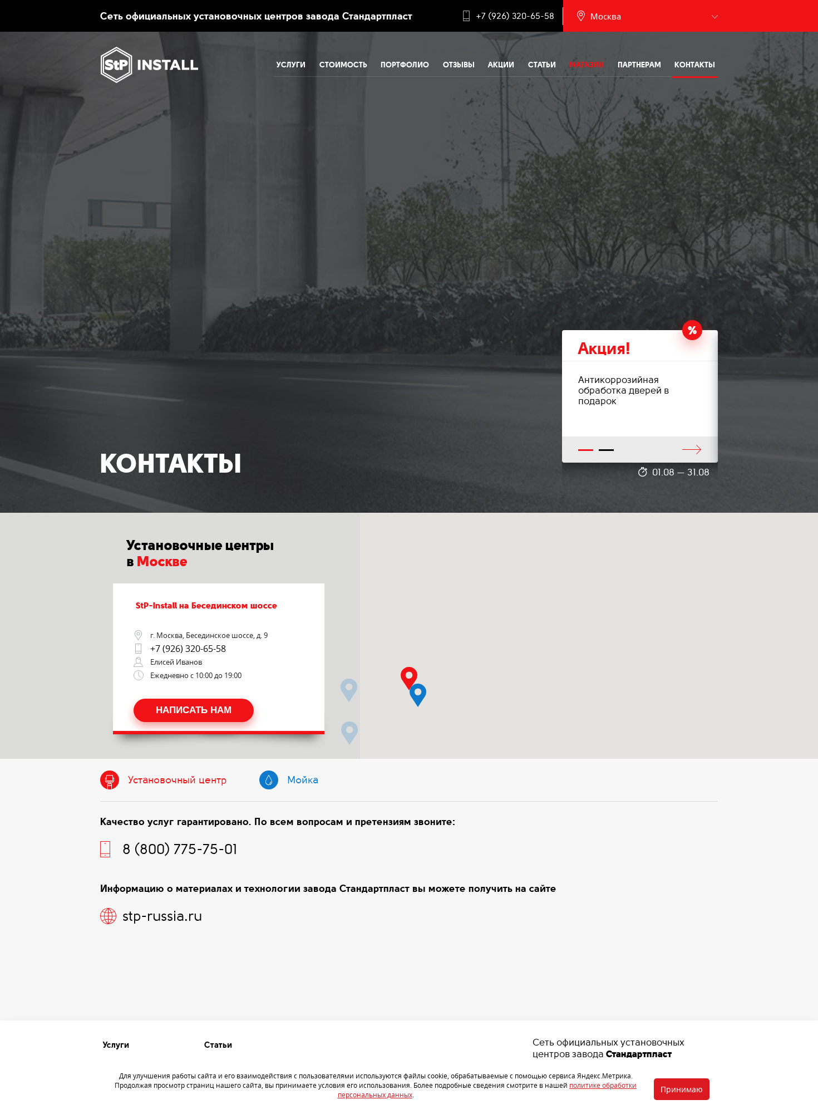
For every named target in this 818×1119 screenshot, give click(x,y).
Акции (501, 64)
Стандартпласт (639, 1053)
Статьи (542, 64)
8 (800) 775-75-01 (179, 849)
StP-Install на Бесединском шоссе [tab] (206, 605)
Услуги (291, 64)
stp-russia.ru (162, 916)
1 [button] (586, 450)
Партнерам (639, 64)
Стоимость (343, 64)
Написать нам (193, 710)
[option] (640, 396)
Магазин (586, 64)
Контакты (694, 64)
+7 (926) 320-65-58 (515, 16)
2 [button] (606, 450)
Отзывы (459, 64)
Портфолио (405, 64)
